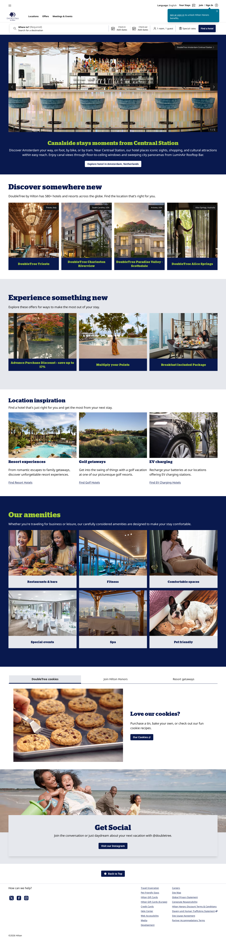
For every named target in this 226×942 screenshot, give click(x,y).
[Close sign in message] (217, 11)
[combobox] (59, 28)
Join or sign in (177, 14)
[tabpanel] (113, 723)
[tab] (45, 679)
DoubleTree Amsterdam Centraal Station (194, 47)
